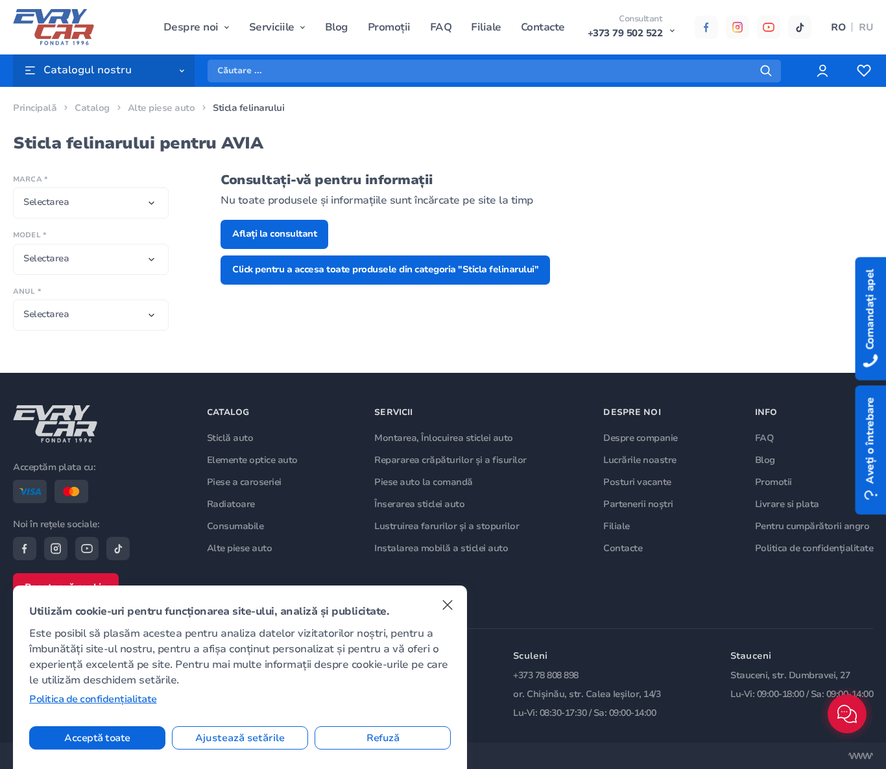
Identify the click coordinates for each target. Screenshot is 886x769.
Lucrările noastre (639, 460)
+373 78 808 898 (546, 675)
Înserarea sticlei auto (419, 504)
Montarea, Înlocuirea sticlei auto (443, 438)
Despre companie (640, 438)
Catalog (92, 108)
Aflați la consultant (274, 234)
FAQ (441, 27)
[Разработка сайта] (860, 756)
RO (838, 27)
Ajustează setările (240, 737)
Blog (336, 27)
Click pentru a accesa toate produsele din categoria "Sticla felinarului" (385, 269)
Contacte (543, 27)
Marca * (30, 179)
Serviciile (271, 27)
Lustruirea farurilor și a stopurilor (446, 526)
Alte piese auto (161, 108)
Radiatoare (231, 504)
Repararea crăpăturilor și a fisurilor (450, 460)
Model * (29, 235)
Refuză (382, 737)
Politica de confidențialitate (814, 548)
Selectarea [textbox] (46, 202)
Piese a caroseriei (244, 482)
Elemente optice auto (252, 460)
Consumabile (235, 526)
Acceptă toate (97, 737)
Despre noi (191, 27)
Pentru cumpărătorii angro (812, 526)
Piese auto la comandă (423, 482)
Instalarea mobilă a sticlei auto (441, 548)
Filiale (486, 27)
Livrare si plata (787, 504)
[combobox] (91, 203)
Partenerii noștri (638, 504)
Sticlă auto (230, 438)
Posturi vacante (637, 482)
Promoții (389, 27)
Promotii (773, 482)
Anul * (27, 291)
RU (866, 27)
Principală (34, 108)
